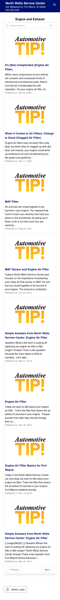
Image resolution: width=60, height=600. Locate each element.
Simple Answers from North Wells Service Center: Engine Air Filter (27, 335)
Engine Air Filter (15, 402)
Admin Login (18, 589)
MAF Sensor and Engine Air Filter (27, 269)
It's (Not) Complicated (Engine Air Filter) (27, 67)
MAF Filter (11, 202)
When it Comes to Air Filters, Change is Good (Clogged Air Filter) (29, 135)
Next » (48, 569)
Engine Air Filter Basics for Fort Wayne (26, 467)
